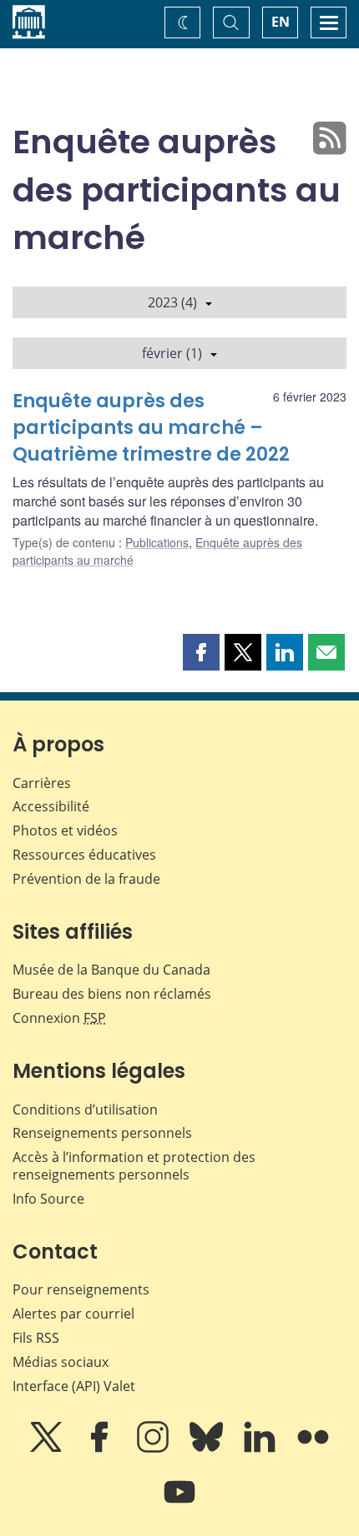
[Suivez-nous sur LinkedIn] (261, 1448)
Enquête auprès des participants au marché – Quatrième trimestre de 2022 (151, 427)
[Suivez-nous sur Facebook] (101, 1448)
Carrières (42, 783)
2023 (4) (172, 302)
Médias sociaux (61, 1362)
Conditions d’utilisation (85, 1109)
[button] (201, 652)
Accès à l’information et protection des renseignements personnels (134, 1166)
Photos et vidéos (65, 830)
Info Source (48, 1198)
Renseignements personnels (102, 1133)
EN (280, 21)
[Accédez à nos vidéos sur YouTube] (179, 1503)
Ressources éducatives (84, 854)
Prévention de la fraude (86, 879)
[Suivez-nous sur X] (47, 1448)
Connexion (59, 1018)
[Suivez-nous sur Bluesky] (208, 1448)
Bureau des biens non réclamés (112, 994)
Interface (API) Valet (74, 1386)
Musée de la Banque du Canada (111, 969)
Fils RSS (36, 1338)
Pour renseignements (81, 1289)
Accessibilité (51, 806)
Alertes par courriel (73, 1313)
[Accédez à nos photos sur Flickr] (313, 1448)
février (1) (172, 353)
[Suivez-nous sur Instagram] (154, 1448)
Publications (157, 542)
